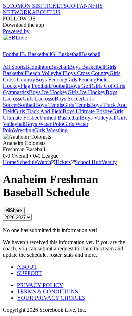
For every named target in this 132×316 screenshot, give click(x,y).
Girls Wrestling (51, 130)
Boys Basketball (87, 67)
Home (10, 162)
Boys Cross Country (86, 73)
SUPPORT (29, 273)
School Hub (88, 162)
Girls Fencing (81, 80)
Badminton (37, 67)
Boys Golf (80, 86)
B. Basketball (36, 54)
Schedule (27, 162)
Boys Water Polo (44, 124)
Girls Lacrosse (39, 99)
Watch (44, 162)
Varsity (109, 162)
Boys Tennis (49, 105)
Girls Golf (103, 86)
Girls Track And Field (38, 111)
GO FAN (77, 6)
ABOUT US (46, 12)
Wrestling (23, 130)
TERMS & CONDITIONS (47, 291)
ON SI (29, 6)
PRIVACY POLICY (40, 285)
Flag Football (35, 86)
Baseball (90, 54)
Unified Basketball (60, 118)
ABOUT (27, 267)
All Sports (14, 67)
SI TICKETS (52, 6)
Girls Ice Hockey (87, 92)
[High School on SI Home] (30, 48)
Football (12, 54)
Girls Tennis (76, 105)
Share (16, 210)
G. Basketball (66, 54)
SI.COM (12, 6)
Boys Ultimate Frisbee (87, 111)
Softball (26, 105)
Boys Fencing (50, 80)
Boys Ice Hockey (48, 92)
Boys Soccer (69, 99)
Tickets (63, 162)
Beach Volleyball (45, 73)
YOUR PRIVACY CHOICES (51, 298)
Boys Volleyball (99, 118)
